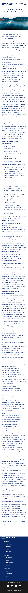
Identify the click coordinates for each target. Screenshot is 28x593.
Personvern (9, 590)
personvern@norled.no (9, 68)
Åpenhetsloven (17, 590)
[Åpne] (25, 4)
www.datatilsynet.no (13, 421)
